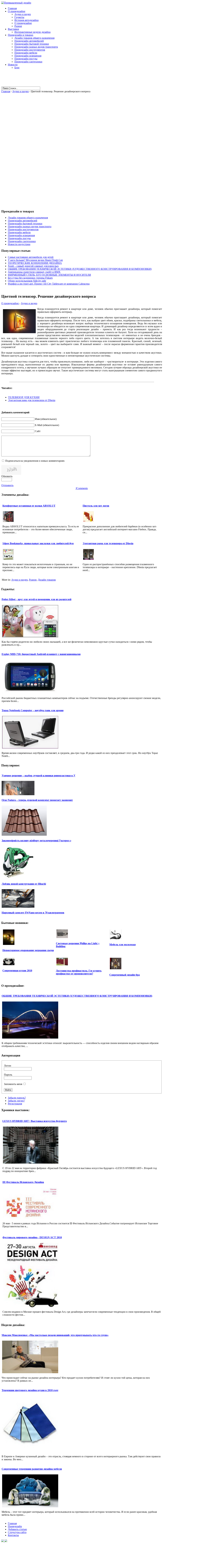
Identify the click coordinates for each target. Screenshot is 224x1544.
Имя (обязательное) (46, 419)
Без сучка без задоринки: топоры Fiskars (30, 277)
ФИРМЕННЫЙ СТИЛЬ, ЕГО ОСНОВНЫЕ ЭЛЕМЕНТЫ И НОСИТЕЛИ (49, 274)
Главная (5, 91)
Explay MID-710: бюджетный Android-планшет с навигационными (41, 654)
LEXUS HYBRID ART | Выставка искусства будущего (34, 1121)
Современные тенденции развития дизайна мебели (32, 1468)
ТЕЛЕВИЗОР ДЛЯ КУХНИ (24, 397)
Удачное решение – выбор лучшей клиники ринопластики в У (38, 775)
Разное (33, 579)
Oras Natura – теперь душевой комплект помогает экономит (37, 800)
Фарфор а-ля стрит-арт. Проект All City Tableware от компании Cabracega (49, 283)
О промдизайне (10, 303)
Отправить (7, 485)
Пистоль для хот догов (96, 505)
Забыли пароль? (17, 1097)
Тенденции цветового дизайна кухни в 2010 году (30, 1390)
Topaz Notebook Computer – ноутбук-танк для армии (32, 710)
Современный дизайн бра (124, 974)
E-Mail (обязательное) (47, 425)
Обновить (6, 476)
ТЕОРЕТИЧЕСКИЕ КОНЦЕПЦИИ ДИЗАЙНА (35, 263)
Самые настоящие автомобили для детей (30, 257)
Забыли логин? (16, 1100)
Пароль (8, 1074)
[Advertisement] (81, 79)
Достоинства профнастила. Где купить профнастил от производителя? (79, 972)
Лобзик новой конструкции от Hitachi (24, 883)
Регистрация (15, 1103)
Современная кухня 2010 (17, 970)
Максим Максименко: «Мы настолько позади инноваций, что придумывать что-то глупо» (55, 1335)
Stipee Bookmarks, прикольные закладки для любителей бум (38, 543)
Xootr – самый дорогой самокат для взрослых (33, 266)
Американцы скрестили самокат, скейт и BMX (34, 271)
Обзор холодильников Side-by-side (27, 280)
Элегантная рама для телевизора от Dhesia (31, 400)
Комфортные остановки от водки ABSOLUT (28, 505)
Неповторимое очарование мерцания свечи (28, 950)
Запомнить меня (13, 1084)
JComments (82, 488)
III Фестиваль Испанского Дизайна (23, 1182)
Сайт (38, 431)
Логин (7, 1065)
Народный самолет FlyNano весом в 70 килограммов (33, 912)
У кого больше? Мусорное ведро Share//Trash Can (35, 260)
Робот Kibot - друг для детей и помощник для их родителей (36, 599)
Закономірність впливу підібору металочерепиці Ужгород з (36, 840)
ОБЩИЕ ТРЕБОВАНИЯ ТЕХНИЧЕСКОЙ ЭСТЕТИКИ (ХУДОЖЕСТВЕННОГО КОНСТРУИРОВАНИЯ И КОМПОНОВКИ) (80, 269)
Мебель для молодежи (122, 944)
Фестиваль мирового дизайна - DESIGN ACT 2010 (32, 1237)
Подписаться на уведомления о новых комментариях (35, 460)
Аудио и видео (20, 91)
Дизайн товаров (47, 579)
